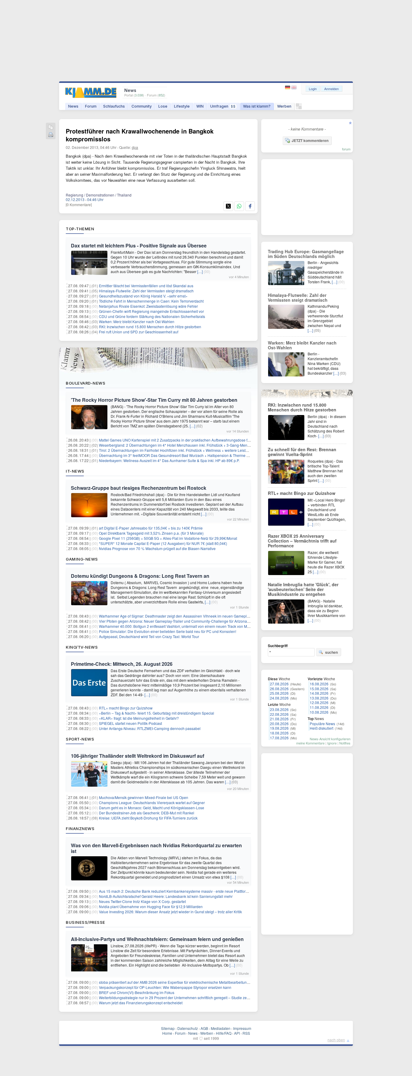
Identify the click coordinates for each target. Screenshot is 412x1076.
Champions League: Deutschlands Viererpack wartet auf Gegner (152, 802)
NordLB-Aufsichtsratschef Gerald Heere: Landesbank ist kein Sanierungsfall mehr (166, 896)
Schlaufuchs (114, 106)
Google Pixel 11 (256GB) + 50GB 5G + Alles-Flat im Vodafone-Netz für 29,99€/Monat (168, 538)
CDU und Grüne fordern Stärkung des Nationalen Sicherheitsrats (152, 316)
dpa (135, 147)
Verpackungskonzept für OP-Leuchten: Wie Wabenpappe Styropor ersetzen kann (165, 987)
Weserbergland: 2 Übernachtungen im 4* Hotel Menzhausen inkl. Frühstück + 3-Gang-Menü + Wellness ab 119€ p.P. (194, 445)
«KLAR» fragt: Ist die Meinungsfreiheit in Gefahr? (139, 718)
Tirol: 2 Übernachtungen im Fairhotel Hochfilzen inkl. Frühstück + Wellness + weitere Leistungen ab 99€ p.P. (187, 450)
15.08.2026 (319, 688)
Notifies (344, 743)
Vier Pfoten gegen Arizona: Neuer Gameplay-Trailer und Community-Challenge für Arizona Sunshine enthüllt (188, 621)
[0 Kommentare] (79, 204)
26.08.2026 (279, 688)
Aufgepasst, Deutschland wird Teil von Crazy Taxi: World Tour (149, 636)
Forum (91, 106)
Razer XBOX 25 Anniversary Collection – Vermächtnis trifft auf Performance (302, 541)
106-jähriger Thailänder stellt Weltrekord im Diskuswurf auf (137, 755)
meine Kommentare (310, 743)
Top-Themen (80, 228)
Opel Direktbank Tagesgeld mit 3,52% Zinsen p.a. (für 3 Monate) (151, 533)
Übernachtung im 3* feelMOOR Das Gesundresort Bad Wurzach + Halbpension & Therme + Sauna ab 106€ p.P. (190, 455)
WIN (200, 106)
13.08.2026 (319, 697)
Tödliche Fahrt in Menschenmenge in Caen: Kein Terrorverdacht (151, 301)
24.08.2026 (279, 697)
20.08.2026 (279, 723)
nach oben (336, 1039)
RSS (246, 1033)
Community (142, 106)
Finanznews (80, 828)
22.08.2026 (279, 714)
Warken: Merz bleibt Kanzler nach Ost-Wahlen (136, 321)
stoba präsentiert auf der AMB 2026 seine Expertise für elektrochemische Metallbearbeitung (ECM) (179, 982)
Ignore (332, 743)
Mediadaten (220, 1028)
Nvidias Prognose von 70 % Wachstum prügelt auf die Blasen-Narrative (157, 548)
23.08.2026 (279, 709)
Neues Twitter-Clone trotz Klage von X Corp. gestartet (142, 901)
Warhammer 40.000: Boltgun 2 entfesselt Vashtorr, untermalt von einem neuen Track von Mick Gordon (182, 626)
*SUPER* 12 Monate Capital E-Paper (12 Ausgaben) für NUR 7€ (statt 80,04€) (163, 543)
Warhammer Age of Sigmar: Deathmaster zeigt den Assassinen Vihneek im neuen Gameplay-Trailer (180, 615)
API (237, 1033)
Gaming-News (82, 559)
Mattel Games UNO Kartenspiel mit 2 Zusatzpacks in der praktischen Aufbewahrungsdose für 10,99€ (181, 439)
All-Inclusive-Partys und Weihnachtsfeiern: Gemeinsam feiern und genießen (157, 939)
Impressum (242, 1028)
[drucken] (50, 135)
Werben (284, 106)
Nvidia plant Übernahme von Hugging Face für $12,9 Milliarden (151, 906)
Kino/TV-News (82, 647)
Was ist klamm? (257, 106)
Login (313, 88)
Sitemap (168, 1028)
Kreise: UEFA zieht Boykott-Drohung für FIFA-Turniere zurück (148, 817)
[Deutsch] (288, 87)
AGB (204, 1028)
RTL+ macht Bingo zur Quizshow (126, 707)
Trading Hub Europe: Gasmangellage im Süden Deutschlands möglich (306, 253)
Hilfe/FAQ (223, 1033)
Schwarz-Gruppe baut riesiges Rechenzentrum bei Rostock (138, 487)
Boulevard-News (85, 383)
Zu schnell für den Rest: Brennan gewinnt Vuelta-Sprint (302, 451)
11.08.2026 (319, 707)
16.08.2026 (319, 683)
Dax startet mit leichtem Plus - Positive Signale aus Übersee (139, 245)
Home (167, 1033)
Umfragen (223, 106)
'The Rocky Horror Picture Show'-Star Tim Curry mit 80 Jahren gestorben (154, 399)
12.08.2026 (319, 702)
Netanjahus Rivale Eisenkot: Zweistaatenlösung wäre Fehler (148, 306)
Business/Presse (85, 922)
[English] (293, 87)
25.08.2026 (279, 693)
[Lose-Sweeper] (299, 107)
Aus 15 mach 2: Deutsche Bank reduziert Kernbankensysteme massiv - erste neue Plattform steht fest (181, 891)
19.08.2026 (279, 728)
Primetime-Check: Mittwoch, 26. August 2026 (122, 663)
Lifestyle (182, 106)
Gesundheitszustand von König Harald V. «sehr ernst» (143, 295)
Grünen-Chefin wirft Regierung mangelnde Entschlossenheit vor (151, 311)
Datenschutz (187, 1028)
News (73, 106)
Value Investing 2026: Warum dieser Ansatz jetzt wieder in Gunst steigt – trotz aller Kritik (170, 911)
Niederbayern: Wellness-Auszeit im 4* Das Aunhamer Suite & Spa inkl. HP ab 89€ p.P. (169, 460)
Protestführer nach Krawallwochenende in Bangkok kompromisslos (140, 135)
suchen (331, 652)
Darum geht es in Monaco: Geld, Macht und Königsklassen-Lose (151, 807)
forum (346, 148)
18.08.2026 (279, 732)
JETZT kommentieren (310, 140)
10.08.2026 (319, 712)
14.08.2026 (319, 693)
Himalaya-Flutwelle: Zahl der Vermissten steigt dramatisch (146, 290)
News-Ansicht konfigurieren (330, 738)
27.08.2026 (279, 683)
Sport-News (80, 739)
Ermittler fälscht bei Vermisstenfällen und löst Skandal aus (146, 285)
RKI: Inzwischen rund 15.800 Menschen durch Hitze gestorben (150, 326)
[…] (200, 271)
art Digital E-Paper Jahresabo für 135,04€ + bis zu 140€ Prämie (151, 527)
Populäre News (322, 723)
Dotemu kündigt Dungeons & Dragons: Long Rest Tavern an (140, 575)
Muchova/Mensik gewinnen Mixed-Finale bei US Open (143, 797)
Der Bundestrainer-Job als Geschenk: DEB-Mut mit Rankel (146, 812)
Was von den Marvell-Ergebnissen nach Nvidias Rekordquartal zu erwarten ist (156, 848)
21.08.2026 (279, 718)
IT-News (75, 471)
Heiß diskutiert (321, 728)
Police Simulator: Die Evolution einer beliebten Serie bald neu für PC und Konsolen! (167, 631)
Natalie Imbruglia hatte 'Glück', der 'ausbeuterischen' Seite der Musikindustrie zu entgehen (303, 589)
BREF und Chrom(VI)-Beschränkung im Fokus (136, 992)
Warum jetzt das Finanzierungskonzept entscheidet (140, 1002)
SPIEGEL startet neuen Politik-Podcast (130, 723)
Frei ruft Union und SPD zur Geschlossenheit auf (138, 331)
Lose (162, 106)
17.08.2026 (279, 737)
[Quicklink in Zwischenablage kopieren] (50, 127)
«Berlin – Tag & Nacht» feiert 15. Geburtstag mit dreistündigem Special (156, 713)
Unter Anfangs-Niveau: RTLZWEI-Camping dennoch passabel (150, 728)
